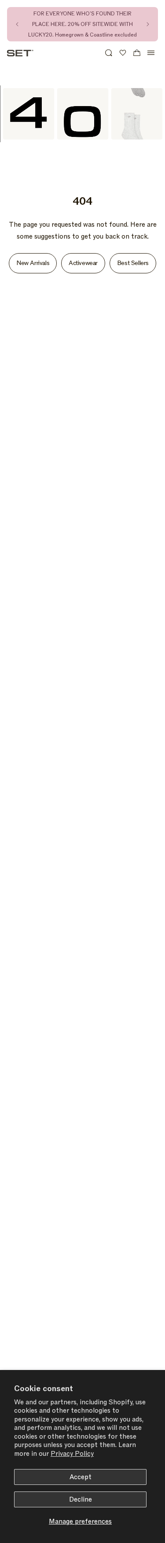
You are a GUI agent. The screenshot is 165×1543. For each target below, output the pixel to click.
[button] (109, 53)
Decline (80, 1499)
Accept (81, 1477)
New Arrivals (32, 263)
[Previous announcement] (17, 24)
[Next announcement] (148, 24)
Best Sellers (133, 263)
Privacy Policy (72, 1453)
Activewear (83, 263)
